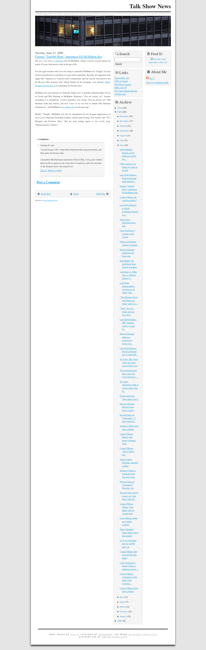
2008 (119, 620)
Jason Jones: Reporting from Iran (127, 222)
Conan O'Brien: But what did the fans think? (128, 554)
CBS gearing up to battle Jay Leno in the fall (128, 167)
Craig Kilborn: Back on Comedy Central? (128, 521)
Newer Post (46, 193)
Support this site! (121, 78)
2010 (119, 107)
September (124, 130)
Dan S (75, 634)
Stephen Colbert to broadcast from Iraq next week (128, 473)
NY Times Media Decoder (125, 90)
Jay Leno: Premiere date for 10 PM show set (128, 543)
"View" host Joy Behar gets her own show (127, 311)
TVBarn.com (120, 94)
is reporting (58, 60)
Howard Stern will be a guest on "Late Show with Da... (129, 496)
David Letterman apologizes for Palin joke (127, 253)
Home (76, 193)
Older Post (100, 193)
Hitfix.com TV (120, 87)
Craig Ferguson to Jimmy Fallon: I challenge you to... (129, 566)
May (122, 597)
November (124, 121)
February (123, 611)
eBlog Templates (114, 637)
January (123, 616)
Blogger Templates (143, 634)
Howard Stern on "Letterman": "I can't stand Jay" (127, 418)
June (122, 145)
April (122, 601)
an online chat (68, 107)
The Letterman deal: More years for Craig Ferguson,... (129, 373)
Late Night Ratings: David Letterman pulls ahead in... (128, 178)
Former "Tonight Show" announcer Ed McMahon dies (68, 56)
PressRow (106, 634)
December (124, 116)
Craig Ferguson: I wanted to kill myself (127, 233)
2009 (119, 111)
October (123, 125)
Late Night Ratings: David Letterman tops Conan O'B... (129, 351)
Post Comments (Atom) (50, 200)
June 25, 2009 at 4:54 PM (50, 170)
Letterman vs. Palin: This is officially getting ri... (128, 275)
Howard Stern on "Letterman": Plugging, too (127, 485)
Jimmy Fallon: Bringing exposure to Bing (129, 462)
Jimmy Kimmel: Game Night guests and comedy (129, 532)
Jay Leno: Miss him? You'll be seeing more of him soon (129, 362)
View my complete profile (157, 82)
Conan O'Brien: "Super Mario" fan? (127, 451)
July (121, 140)
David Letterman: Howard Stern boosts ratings (127, 407)
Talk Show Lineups (122, 84)
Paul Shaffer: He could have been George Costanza (128, 264)
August (123, 135)
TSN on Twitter (121, 81)
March (122, 606)
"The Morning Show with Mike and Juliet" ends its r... (129, 300)
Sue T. (152, 78)
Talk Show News (150, 6)
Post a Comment (48, 182)
